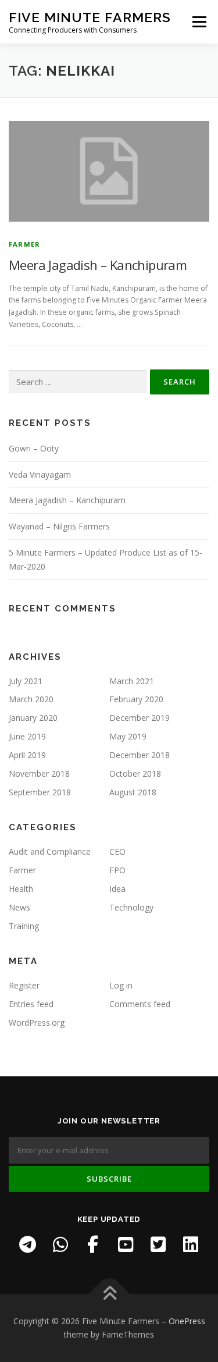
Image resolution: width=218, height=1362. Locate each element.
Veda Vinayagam (40, 474)
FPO (117, 870)
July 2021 (25, 681)
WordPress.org (37, 1022)
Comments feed (139, 1003)
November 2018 (39, 773)
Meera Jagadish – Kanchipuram (98, 264)
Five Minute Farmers (90, 17)
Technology (131, 907)
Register (24, 985)
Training (24, 925)
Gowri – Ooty (34, 448)
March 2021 (131, 681)
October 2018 (135, 773)
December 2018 (139, 754)
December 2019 (139, 717)
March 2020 (31, 699)
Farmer (24, 244)
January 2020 (33, 717)
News (19, 907)
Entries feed (31, 1003)
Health (21, 888)
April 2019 (27, 754)
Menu (198, 22)
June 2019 (27, 736)
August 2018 (132, 792)
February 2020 (136, 699)
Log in (121, 985)
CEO (117, 851)
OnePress (187, 1321)
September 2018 (40, 792)
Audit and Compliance (50, 851)
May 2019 (127, 736)
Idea (117, 888)
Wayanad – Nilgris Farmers (59, 526)
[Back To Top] (109, 1293)
